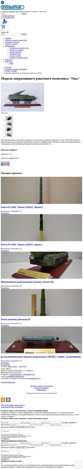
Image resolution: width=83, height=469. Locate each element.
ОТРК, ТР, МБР (11, 71)
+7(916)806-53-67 (28, 374)
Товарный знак (15, 54)
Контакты (8, 61)
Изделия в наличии (12, 42)
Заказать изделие (11, 44)
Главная (8, 38)
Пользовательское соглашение (12, 407)
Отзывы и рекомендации (19, 58)
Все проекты (5, 365)
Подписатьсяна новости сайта (41, 395)
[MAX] (8, 164)
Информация (10, 46)
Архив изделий (15, 56)
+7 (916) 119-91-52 (7, 16)
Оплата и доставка (16, 50)
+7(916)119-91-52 (15, 374)
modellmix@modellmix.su (15, 376)
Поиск (24, 14)
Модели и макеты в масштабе (16, 40)
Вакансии (8, 60)
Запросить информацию (10, 158)
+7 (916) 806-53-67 (7, 18)
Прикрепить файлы (8, 427)
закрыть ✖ (5, 32)
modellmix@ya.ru (34, 378)
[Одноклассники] (5, 164)
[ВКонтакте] (2, 164)
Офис (12, 63)
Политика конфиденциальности (13, 405)
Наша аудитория (16, 52)
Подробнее (5, 213)
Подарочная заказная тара (19, 48)
